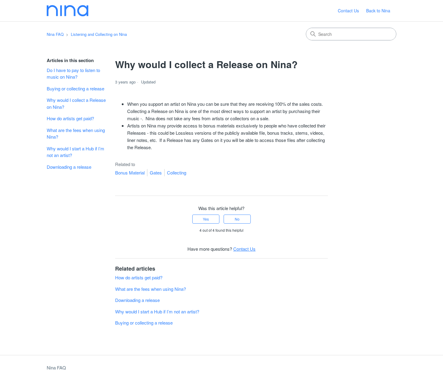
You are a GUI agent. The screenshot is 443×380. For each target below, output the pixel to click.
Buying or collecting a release (75, 88)
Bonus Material (130, 172)
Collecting (176, 172)
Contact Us (348, 11)
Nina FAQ (55, 34)
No (237, 218)
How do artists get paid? (70, 118)
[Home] (67, 10)
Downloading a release (69, 167)
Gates (156, 172)
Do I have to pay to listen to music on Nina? (73, 73)
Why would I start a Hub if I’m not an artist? (75, 152)
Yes (206, 218)
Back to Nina (378, 11)
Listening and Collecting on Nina (99, 34)
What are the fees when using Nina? (76, 133)
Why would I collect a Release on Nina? (76, 103)
